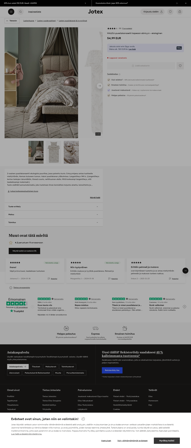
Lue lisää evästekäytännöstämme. (26, 434)
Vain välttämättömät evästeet (132, 440)
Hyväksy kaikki (166, 440)
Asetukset (106, 440)
